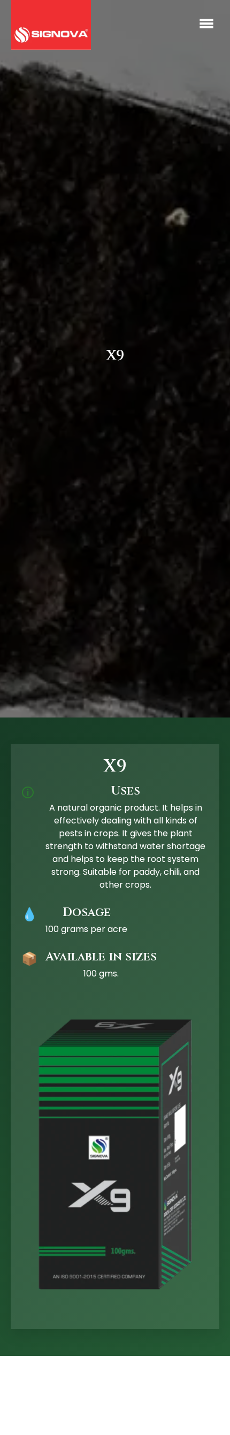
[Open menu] (206, 25)
